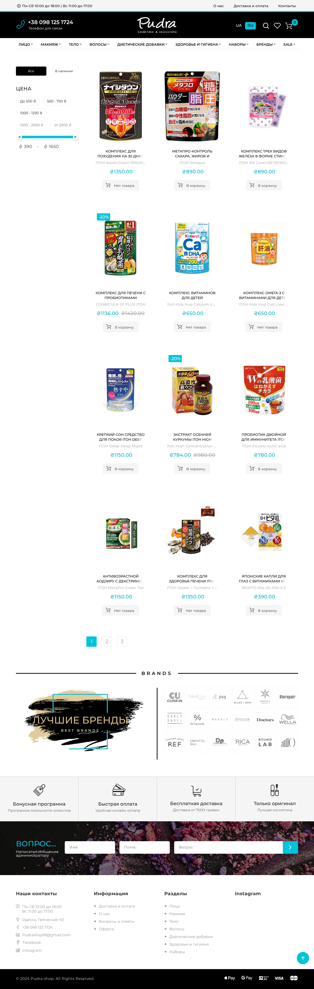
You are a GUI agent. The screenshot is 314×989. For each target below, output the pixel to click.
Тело (74, 44)
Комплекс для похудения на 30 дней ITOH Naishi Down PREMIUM (120, 154)
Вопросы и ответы (116, 921)
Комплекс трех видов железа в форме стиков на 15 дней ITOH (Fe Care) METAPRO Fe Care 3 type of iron (264, 154)
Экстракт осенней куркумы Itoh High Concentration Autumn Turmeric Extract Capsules (192, 437)
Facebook (32, 942)
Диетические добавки (141, 44)
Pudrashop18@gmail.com (46, 935)
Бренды (264, 44)
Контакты (287, 6)
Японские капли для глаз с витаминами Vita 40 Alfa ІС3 (264, 579)
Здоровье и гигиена (196, 44)
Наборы (237, 44)
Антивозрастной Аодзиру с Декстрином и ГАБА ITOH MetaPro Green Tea (120, 579)
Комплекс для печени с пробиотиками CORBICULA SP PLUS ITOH (121, 295)
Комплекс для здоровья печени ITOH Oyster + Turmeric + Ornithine (192, 579)
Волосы (98, 44)
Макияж (49, 44)
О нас (218, 6)
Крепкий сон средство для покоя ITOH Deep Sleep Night (120, 437)
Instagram (32, 950)
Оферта (106, 929)
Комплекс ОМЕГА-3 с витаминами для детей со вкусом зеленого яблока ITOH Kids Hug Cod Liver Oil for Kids (264, 295)
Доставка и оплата (251, 6)
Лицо (24, 44)
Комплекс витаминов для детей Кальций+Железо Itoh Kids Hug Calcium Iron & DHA (192, 295)
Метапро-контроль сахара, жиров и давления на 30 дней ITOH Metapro (192, 154)
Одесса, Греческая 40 (43, 919)
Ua (239, 25)
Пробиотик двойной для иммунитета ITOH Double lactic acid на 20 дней (264, 437)
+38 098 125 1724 (50, 22)
